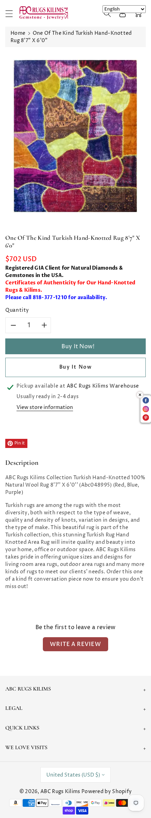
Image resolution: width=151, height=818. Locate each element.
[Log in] (122, 13)
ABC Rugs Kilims (60, 791)
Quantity (17, 310)
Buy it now (75, 367)
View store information (45, 407)
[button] (12, 13)
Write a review (75, 644)
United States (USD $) (73, 775)
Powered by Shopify (106, 791)
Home (18, 33)
